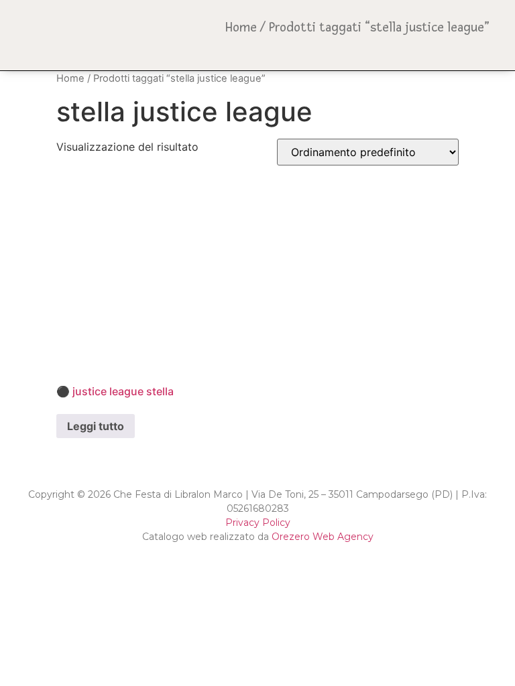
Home (241, 27)
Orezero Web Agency (323, 537)
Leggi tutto (95, 426)
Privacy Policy (257, 523)
